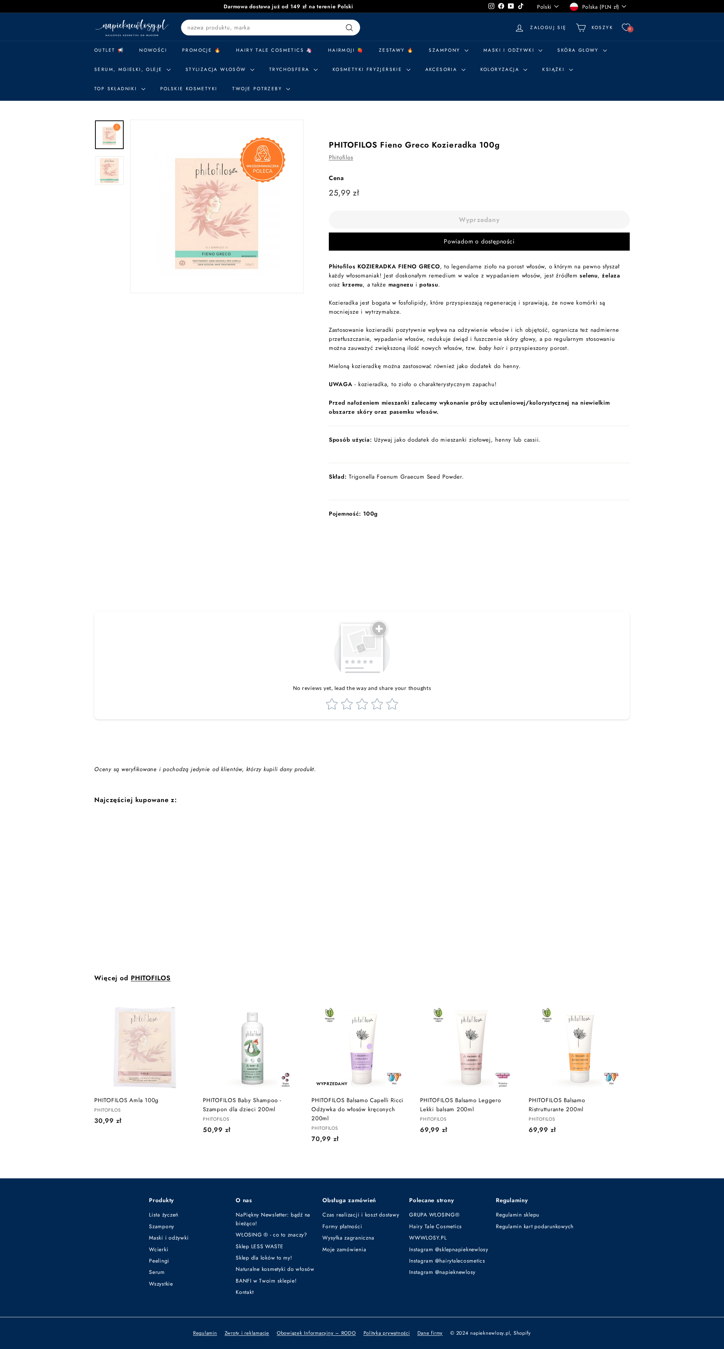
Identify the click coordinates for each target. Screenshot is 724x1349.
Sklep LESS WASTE (260, 1246)
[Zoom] (216, 206)
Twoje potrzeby (258, 88)
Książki (554, 69)
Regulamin (205, 1333)
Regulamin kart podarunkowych (535, 1226)
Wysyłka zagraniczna (348, 1237)
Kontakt (244, 1292)
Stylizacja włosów (217, 69)
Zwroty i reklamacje (247, 1333)
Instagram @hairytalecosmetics (447, 1260)
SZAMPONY (446, 50)
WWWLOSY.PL (428, 1237)
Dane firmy (430, 1333)
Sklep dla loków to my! (264, 1257)
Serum (157, 1272)
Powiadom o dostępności (479, 241)
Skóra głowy (579, 50)
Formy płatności (342, 1226)
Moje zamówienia (344, 1249)
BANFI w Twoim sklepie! (266, 1280)
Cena (336, 178)
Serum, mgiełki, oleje (129, 69)
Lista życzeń (163, 1214)
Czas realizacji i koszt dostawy (360, 1214)
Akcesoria (442, 69)
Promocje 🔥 (201, 50)
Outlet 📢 (109, 50)
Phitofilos (341, 157)
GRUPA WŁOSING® (434, 1214)
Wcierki (158, 1249)
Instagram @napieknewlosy (442, 1272)
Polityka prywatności (387, 1333)
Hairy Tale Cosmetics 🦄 (274, 50)
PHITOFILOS (151, 978)
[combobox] (270, 27)
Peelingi (159, 1260)
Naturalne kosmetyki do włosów (275, 1269)
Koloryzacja (501, 69)
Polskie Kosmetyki (189, 88)
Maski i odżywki (510, 50)
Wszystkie (161, 1283)
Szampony (161, 1226)
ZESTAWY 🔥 (396, 50)
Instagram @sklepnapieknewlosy (448, 1249)
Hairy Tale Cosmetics (435, 1226)
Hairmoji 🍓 (346, 50)
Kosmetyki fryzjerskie (369, 69)
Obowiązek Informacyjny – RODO (316, 1333)
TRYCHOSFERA (290, 69)
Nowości (153, 50)
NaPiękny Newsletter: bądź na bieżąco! (273, 1219)
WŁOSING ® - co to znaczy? (271, 1234)
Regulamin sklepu (517, 1214)
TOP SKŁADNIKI (117, 88)
